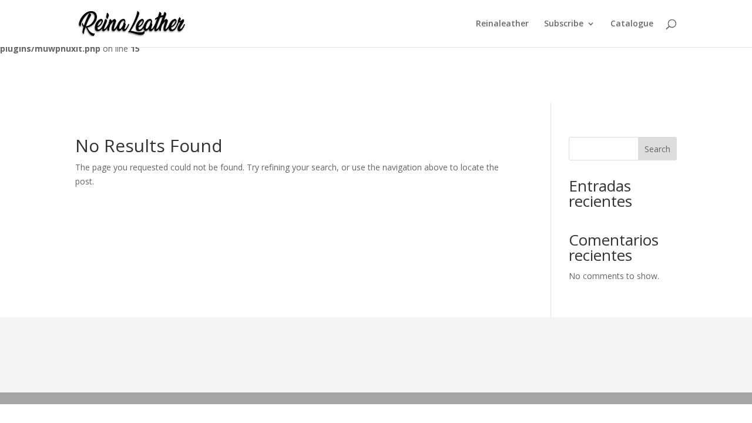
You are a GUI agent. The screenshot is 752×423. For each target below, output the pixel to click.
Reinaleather (502, 24)
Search (657, 149)
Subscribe (563, 24)
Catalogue (631, 24)
